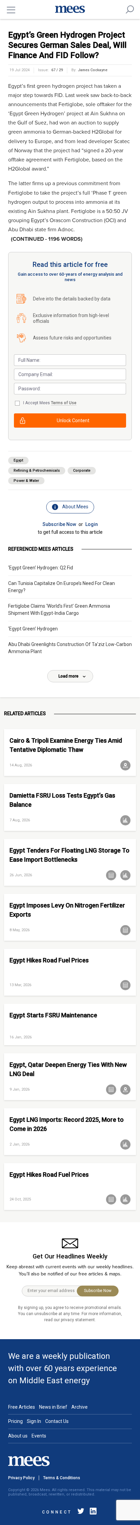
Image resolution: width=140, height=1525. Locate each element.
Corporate (81, 470)
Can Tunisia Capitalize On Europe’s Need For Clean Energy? (61, 587)
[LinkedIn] (92, 1512)
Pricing (15, 1421)
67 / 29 (57, 70)
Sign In (34, 1421)
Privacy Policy (21, 1477)
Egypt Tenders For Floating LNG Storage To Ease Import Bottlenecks (69, 855)
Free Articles (21, 1407)
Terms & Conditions (61, 1477)
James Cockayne (92, 70)
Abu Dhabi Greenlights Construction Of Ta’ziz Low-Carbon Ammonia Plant (70, 648)
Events (39, 1436)
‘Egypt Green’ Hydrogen (33, 628)
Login (91, 524)
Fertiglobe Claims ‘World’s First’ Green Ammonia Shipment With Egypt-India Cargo (59, 609)
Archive (79, 1407)
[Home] (70, 9)
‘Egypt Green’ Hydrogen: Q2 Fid (40, 567)
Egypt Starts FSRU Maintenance (53, 1015)
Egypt (18, 460)
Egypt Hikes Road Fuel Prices (49, 960)
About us (18, 1436)
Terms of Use (63, 402)
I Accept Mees (49, 402)
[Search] (130, 9)
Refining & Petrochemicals (37, 470)
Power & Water (26, 480)
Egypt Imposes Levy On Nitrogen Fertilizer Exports (67, 910)
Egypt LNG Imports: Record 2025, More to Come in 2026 (67, 1124)
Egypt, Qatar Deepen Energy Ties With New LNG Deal (68, 1069)
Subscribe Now (59, 524)
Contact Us (57, 1421)
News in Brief (53, 1407)
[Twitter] (81, 1512)
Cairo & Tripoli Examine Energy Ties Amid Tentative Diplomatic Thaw (66, 745)
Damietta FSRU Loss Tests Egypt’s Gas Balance (62, 800)
